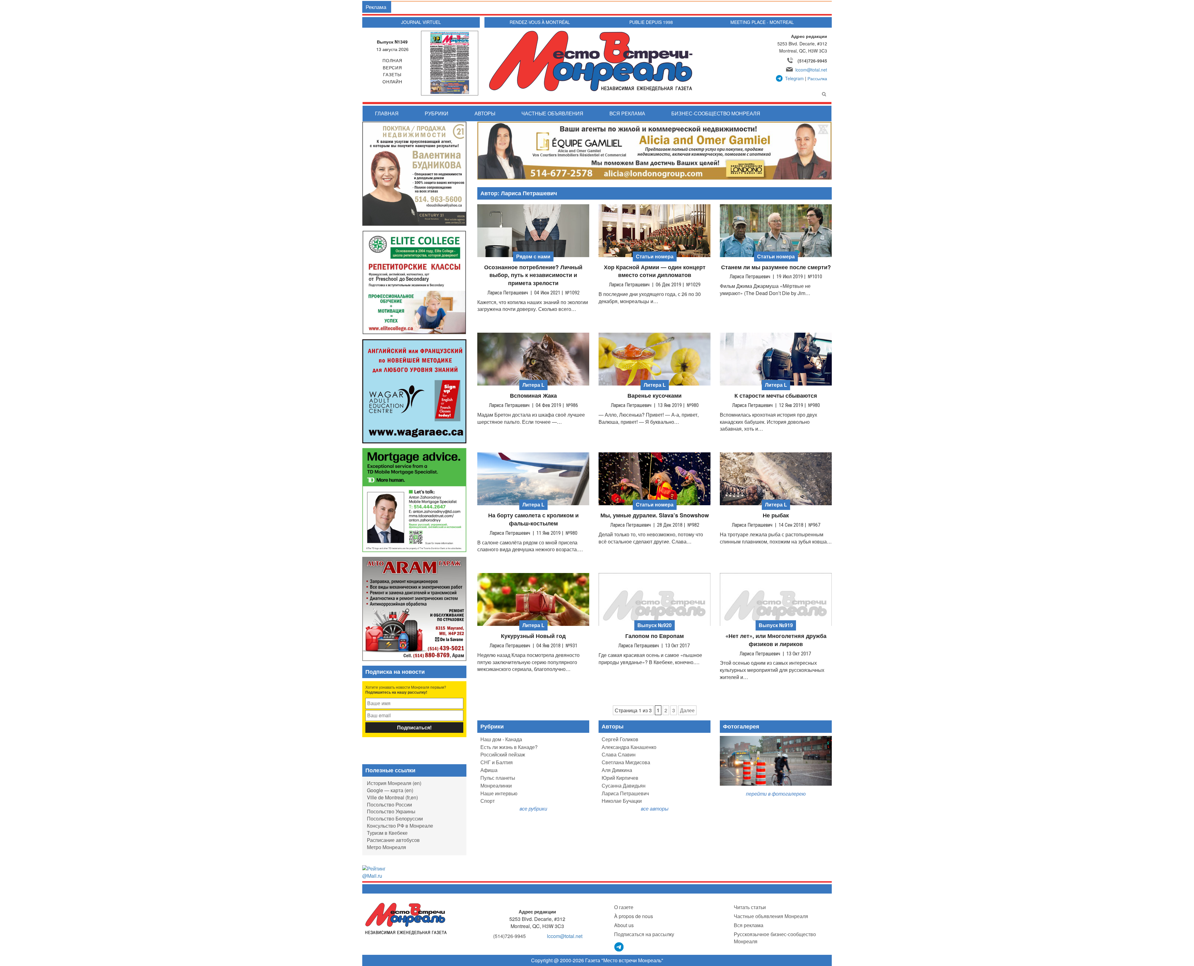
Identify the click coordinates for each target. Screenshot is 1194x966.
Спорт (487, 800)
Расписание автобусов (393, 840)
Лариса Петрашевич (625, 793)
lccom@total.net (811, 70)
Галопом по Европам (654, 636)
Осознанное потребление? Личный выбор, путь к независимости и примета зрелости (533, 275)
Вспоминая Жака (533, 396)
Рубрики (436, 113)
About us (624, 925)
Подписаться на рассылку (644, 934)
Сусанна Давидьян (624, 785)
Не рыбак (776, 515)
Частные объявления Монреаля (771, 916)
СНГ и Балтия (496, 762)
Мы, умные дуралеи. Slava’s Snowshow (654, 515)
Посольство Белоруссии (395, 818)
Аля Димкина (617, 770)
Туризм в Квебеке (387, 832)
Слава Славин (619, 754)
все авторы (655, 808)
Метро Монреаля (386, 847)
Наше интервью (498, 793)
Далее (687, 710)
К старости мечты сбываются (775, 396)
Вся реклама (627, 113)
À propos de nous (633, 916)
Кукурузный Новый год (533, 636)
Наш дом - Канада (501, 739)
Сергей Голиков (620, 739)
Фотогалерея (741, 726)
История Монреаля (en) (394, 783)
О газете (623, 907)
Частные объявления (552, 113)
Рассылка (817, 78)
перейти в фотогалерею (776, 793)
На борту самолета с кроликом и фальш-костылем (533, 519)
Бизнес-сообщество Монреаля (715, 113)
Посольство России (389, 804)
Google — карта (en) (390, 790)
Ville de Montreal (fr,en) (392, 797)
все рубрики (533, 808)
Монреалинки (496, 785)
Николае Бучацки (622, 800)
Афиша (488, 770)
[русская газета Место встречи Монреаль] (406, 918)
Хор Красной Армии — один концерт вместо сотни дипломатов (655, 271)
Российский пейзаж (502, 754)
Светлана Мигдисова (626, 762)
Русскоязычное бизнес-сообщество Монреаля (775, 938)
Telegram (794, 78)
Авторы (484, 113)
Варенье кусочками (654, 396)
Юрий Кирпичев (620, 777)
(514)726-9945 (812, 61)
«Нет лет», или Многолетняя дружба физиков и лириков (775, 640)
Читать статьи (750, 907)
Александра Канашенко (629, 747)
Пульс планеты (497, 777)
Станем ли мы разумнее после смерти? (776, 267)
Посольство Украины (391, 811)
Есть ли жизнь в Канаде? (509, 747)
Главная (387, 113)
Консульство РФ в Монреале (400, 825)
